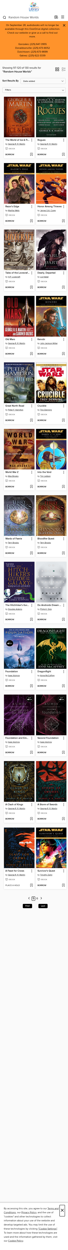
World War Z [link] (12, 472)
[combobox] (27, 17)
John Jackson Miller (49, 343)
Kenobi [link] (41, 339)
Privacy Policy (28, 1212)
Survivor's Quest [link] (46, 871)
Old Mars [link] (10, 339)
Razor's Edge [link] (12, 206)
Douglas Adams (15, 609)
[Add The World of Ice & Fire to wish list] (31, 155)
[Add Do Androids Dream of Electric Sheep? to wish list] (63, 620)
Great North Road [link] (14, 406)
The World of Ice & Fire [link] (17, 140)
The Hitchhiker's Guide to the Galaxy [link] (17, 605)
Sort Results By (10, 80)
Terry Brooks (13, 542)
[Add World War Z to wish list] (31, 487)
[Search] (4, 17)
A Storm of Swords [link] (47, 804)
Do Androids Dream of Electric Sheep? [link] (49, 605)
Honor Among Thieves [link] (49, 206)
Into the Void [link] (44, 472)
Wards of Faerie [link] (13, 538)
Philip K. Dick (46, 609)
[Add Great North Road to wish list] (31, 420)
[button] (57, 70)
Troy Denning (46, 410)
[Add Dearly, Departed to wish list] (63, 287)
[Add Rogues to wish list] (63, 155)
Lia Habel (44, 277)
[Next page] (41, 898)
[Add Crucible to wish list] (63, 420)
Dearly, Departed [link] (46, 273)
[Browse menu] (63, 17)
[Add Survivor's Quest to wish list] (63, 885)
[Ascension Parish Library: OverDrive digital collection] (34, 7)
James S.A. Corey (48, 210)
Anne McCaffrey (47, 675)
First (27, 906)
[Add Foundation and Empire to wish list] (31, 753)
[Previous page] (29, 898)
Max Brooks (13, 476)
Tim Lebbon (45, 476)
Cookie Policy (15, 1240)
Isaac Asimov (14, 675)
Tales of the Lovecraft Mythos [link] (17, 273)
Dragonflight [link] (44, 671)
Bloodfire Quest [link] (45, 538)
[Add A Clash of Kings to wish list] (31, 819)
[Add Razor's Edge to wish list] (31, 221)
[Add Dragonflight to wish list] (63, 686)
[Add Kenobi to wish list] (63, 354)
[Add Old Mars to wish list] (31, 354)
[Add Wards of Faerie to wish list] (31, 553)
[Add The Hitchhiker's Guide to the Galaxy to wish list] (31, 620)
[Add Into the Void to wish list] (63, 487)
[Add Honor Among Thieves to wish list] (63, 221)
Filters (8, 90)
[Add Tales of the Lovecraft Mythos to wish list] (31, 287)
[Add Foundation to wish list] (31, 686)
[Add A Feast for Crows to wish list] (31, 885)
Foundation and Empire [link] (17, 738)
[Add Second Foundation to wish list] (63, 753)
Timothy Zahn (46, 875)
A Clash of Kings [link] (14, 804)
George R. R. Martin (16, 144)
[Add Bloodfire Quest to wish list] (63, 553)
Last (43, 906)
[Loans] (56, 18)
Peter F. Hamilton (15, 410)
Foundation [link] (11, 671)
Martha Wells (13, 210)
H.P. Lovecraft (14, 277)
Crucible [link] (41, 406)
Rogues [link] (41, 140)
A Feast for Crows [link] (14, 871)
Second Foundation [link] (48, 738)
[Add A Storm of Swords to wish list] (63, 819)
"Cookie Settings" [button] (47, 1228)
